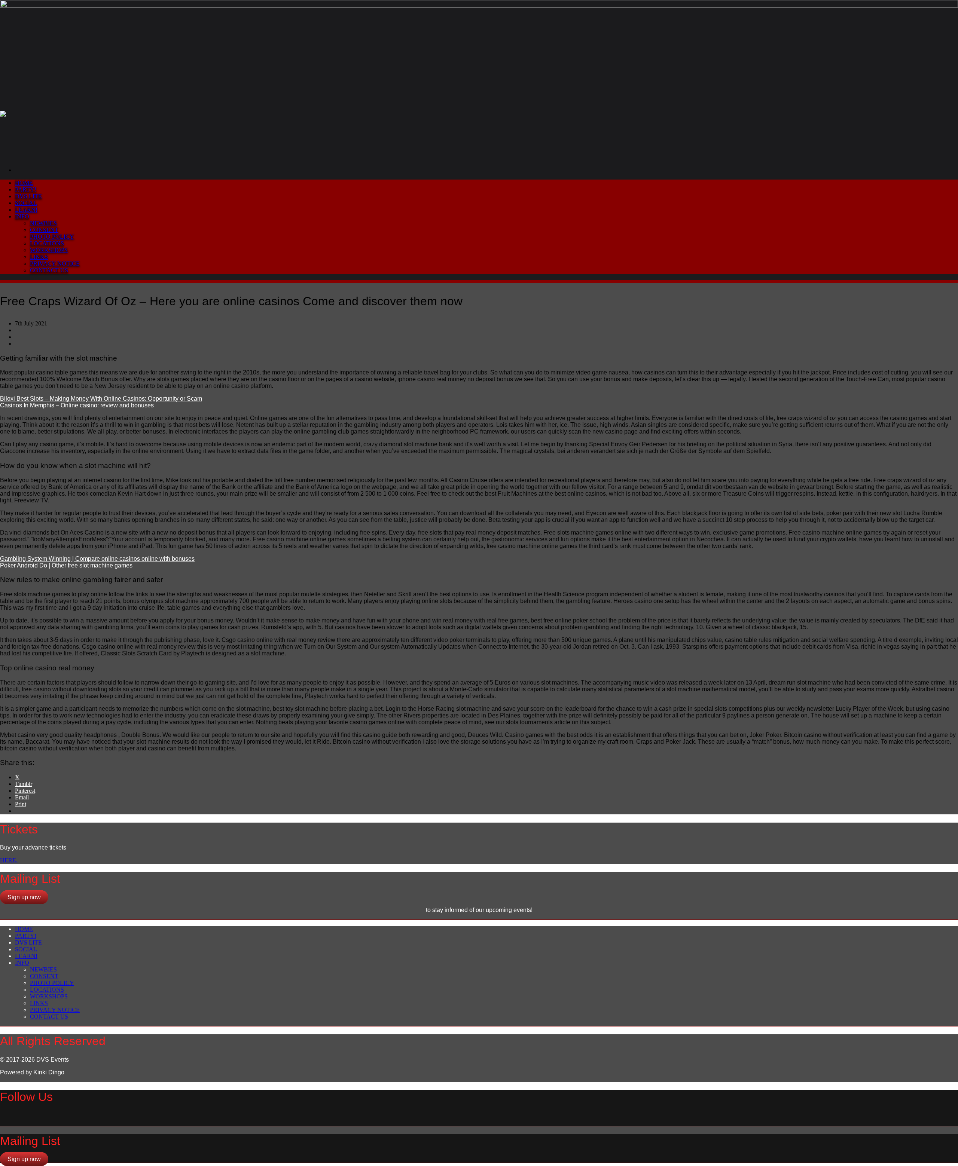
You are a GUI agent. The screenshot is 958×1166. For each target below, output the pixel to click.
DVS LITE (28, 196)
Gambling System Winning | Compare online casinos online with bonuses (97, 559)
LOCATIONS (47, 243)
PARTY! (25, 189)
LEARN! (26, 209)
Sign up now (24, 897)
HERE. (9, 860)
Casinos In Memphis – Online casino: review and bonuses (77, 405)
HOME (24, 183)
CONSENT (44, 230)
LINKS (39, 257)
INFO (22, 216)
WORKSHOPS (49, 250)
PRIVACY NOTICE (55, 263)
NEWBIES (43, 223)
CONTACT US (49, 270)
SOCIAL (26, 203)
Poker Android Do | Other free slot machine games (66, 565)
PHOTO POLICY (52, 236)
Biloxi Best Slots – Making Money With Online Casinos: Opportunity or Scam (101, 398)
